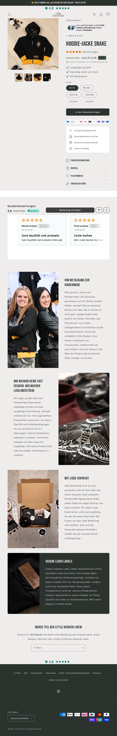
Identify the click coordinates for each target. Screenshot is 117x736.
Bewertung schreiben (70, 210)
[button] (9, 14)
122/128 (89, 94)
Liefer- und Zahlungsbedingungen (74, 673)
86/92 (72, 88)
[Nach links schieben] (11, 77)
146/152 (91, 102)
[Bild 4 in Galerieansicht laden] (47, 77)
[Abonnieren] (82, 647)
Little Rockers (20, 729)
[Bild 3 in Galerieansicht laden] (37, 77)
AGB (26, 673)
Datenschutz (37, 673)
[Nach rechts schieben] (55, 77)
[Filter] (99, 210)
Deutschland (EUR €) (19, 718)
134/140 (75, 102)
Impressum (51, 673)
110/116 (73, 94)
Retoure (97, 673)
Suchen (17, 673)
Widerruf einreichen (58, 680)
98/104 (86, 88)
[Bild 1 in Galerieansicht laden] (19, 77)
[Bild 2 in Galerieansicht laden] (28, 77)
